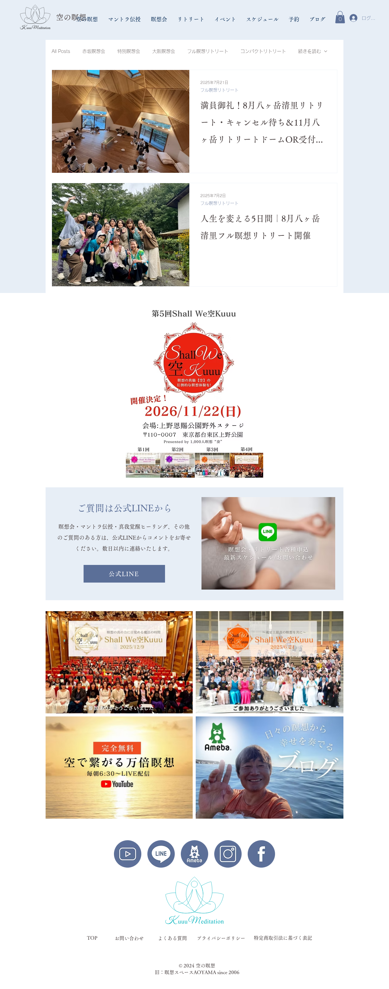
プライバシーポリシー (221, 938)
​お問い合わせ (129, 938)
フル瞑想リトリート (207, 51)
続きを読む (309, 51)
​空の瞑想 (71, 17)
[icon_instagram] (228, 854)
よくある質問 (172, 938)
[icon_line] (161, 854)
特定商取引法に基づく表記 (283, 937)
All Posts (61, 51)
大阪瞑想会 (163, 51)
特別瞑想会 (128, 51)
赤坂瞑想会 (93, 51)
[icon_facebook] (261, 854)
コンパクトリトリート (263, 51)
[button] (87, 19)
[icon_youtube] (127, 854)
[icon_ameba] (194, 854)
